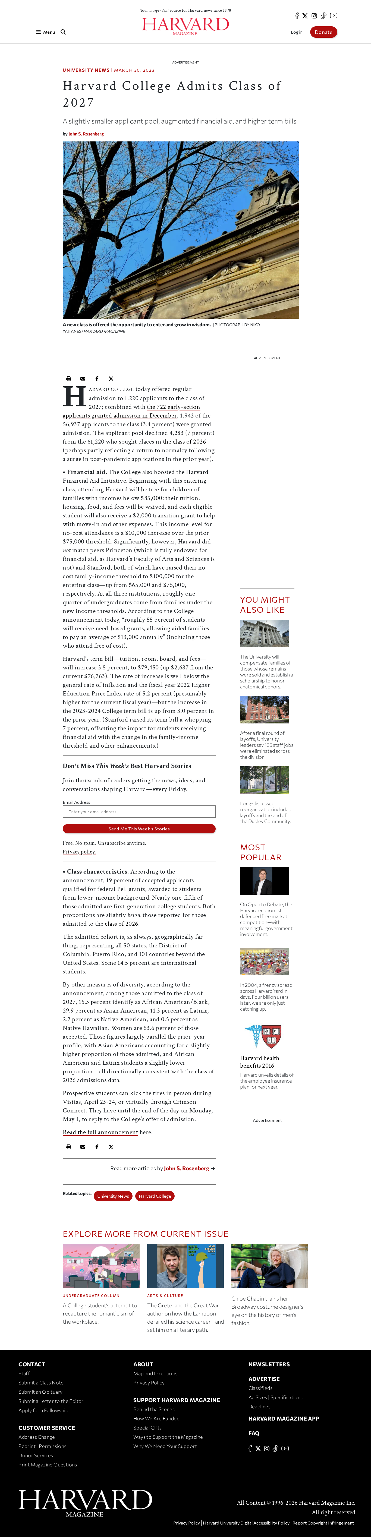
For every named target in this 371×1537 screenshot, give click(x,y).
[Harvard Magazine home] (185, 26)
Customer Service (46, 1427)
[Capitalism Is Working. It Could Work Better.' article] (267, 883)
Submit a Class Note (41, 1383)
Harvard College (155, 1195)
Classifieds (260, 1388)
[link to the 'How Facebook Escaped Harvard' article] (267, 964)
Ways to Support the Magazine (168, 1437)
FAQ (254, 1433)
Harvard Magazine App (284, 1418)
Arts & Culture (165, 1296)
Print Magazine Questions (47, 1465)
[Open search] (63, 32)
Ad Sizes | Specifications (276, 1397)
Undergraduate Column (91, 1296)
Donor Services (35, 1455)
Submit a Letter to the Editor (51, 1401)
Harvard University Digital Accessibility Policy (246, 1522)
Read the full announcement (100, 1132)
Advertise (264, 1378)
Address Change (36, 1437)
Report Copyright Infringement (323, 1522)
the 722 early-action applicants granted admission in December (131, 411)
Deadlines (260, 1406)
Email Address (76, 802)
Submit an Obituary (40, 1392)
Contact (31, 1364)
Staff (24, 1373)
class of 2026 (121, 923)
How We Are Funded (156, 1418)
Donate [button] (324, 32)
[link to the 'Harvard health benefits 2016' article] (267, 1038)
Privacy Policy (149, 1383)
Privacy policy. (79, 851)
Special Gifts (147, 1428)
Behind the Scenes (154, 1409)
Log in (297, 31)
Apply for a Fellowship (43, 1410)
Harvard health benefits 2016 (259, 1062)
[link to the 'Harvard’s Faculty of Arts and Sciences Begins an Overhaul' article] (267, 782)
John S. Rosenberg (86, 133)
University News (86, 69)
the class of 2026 (184, 441)
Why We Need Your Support (165, 1446)
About (143, 1364)
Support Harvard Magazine (176, 1400)
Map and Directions (155, 1373)
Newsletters (269, 1364)
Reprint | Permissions (42, 1446)
